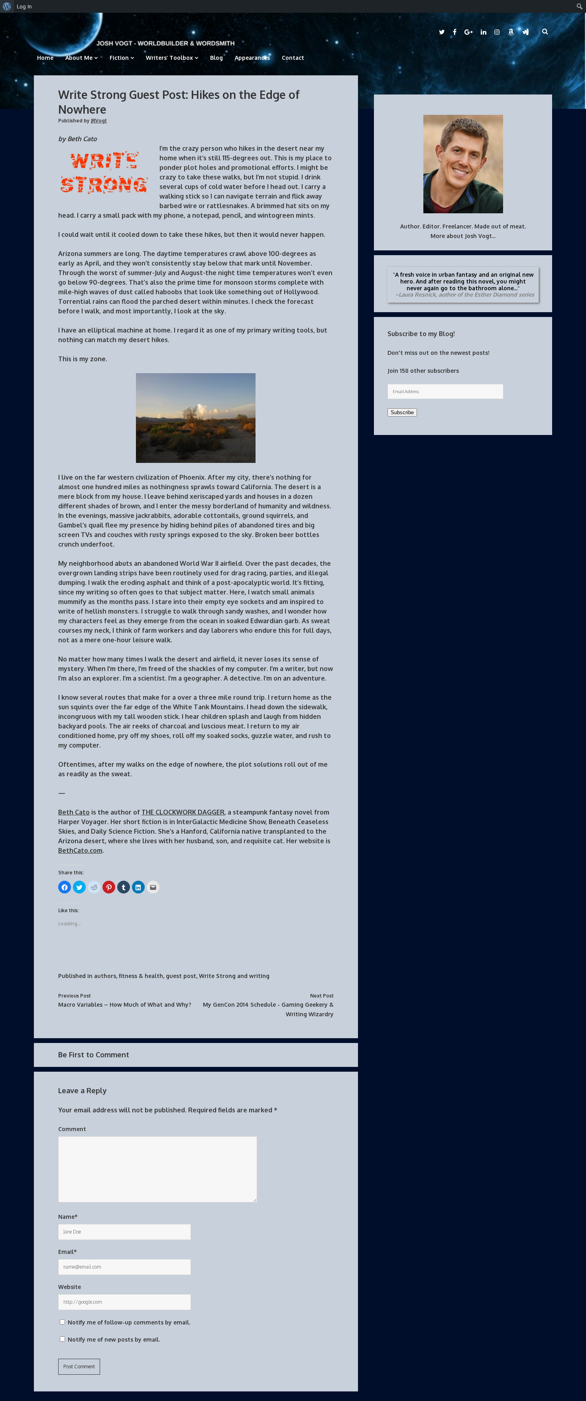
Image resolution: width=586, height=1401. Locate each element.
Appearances (252, 57)
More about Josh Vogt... (463, 235)
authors (105, 975)
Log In (24, 6)
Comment (72, 1129)
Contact (293, 57)
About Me (78, 57)
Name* (68, 1216)
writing (259, 975)
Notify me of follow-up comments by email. (129, 1322)
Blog (216, 57)
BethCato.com (80, 850)
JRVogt (99, 121)
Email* (67, 1251)
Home (45, 57)
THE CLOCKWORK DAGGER (183, 812)
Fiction (119, 57)
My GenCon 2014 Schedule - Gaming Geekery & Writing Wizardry (268, 1009)
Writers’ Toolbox (169, 57)
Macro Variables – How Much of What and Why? (124, 1004)
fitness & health (141, 975)
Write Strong (217, 975)
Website (69, 1286)
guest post (181, 975)
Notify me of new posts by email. (114, 1339)
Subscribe (402, 412)
